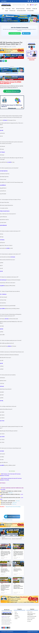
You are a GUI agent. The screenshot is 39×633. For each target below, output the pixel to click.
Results (6, 10)
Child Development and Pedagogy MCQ (31, 614)
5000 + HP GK (29, 612)
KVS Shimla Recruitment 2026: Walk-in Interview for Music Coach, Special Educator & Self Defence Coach (18, 553)
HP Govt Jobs (8, 8)
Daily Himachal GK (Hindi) (31, 616)
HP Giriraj (29, 621)
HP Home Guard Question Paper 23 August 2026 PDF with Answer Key (5, 570)
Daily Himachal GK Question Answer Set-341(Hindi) (18, 570)
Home (3, 8)
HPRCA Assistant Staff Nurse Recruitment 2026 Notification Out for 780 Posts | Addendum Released (5, 553)
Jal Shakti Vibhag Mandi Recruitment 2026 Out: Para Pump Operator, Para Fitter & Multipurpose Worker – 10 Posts (5, 588)
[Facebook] (28, 1)
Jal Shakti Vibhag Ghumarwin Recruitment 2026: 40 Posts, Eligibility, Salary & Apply (18, 587)
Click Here (10, 492)
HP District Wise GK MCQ (21, 10)
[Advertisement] (32, 118)
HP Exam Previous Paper (20, 8)
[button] (1, 61)
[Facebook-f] (2, 627)
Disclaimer (16, 615)
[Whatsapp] (35, 1)
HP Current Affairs (30, 10)
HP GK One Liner (12, 10)
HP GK (13, 8)
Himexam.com (4, 616)
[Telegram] (30, 1)
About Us (16, 613)
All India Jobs (34, 8)
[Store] (9, 627)
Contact (16, 618)
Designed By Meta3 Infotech (32, 631)
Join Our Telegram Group (7, 519)
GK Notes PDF (29, 619)
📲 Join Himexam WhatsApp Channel (12, 91)
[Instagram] (37, 1)
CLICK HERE (2, 489)
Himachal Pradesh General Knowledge (13, 506)
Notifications (28, 8)
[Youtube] (32, 1)
